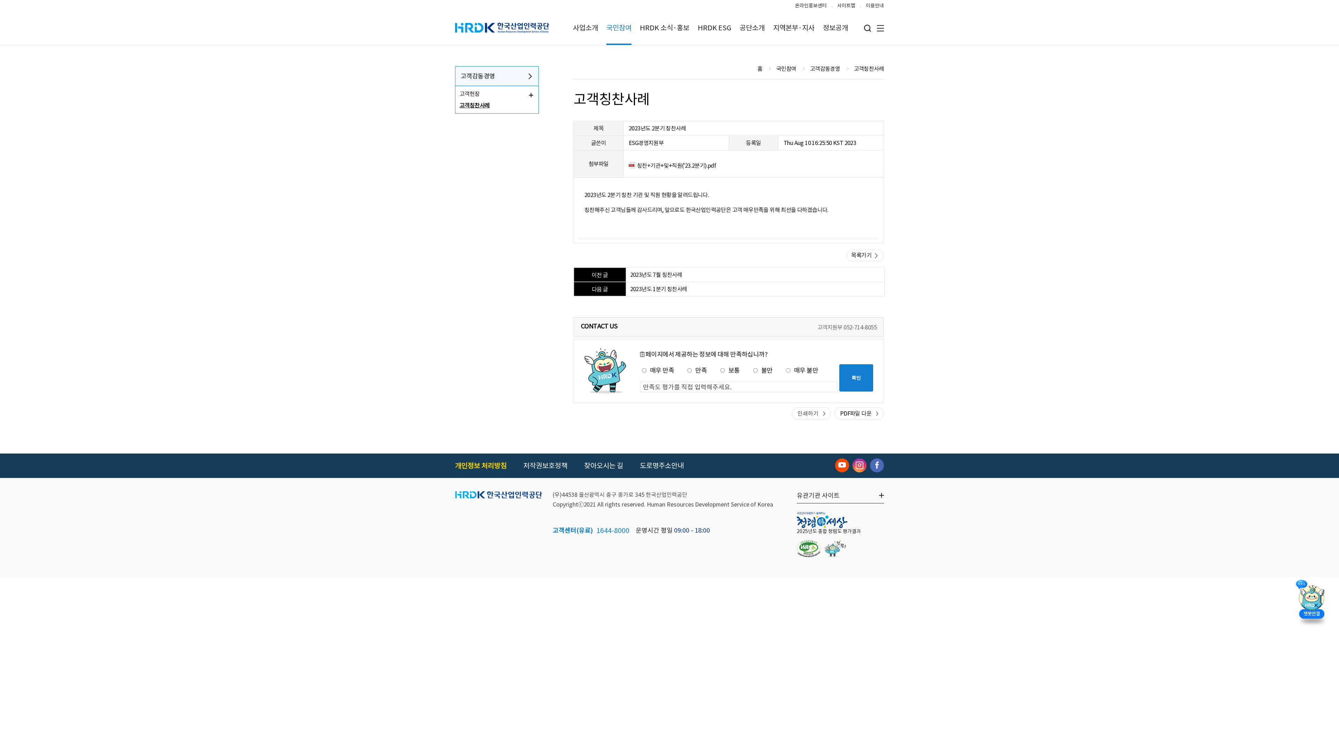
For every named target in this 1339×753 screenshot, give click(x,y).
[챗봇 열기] (1311, 601)
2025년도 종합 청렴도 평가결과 (829, 531)
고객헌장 (470, 93)
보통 (734, 370)
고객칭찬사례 (475, 105)
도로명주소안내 (662, 465)
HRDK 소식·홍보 (664, 27)
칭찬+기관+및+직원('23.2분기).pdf (676, 165)
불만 (767, 370)
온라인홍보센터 (811, 5)
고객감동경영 (478, 76)
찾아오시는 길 (603, 465)
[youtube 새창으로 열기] (842, 465)
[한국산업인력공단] (498, 495)
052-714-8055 (860, 327)
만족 (701, 370)
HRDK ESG (714, 27)
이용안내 (875, 5)
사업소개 (585, 27)
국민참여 (618, 27)
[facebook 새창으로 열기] (877, 465)
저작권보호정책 (545, 465)
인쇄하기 (807, 413)
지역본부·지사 (794, 27)
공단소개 (752, 27)
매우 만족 (662, 370)
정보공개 (835, 27)
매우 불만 (806, 370)
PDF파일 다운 (855, 413)
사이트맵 (846, 5)
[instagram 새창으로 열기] (860, 465)
